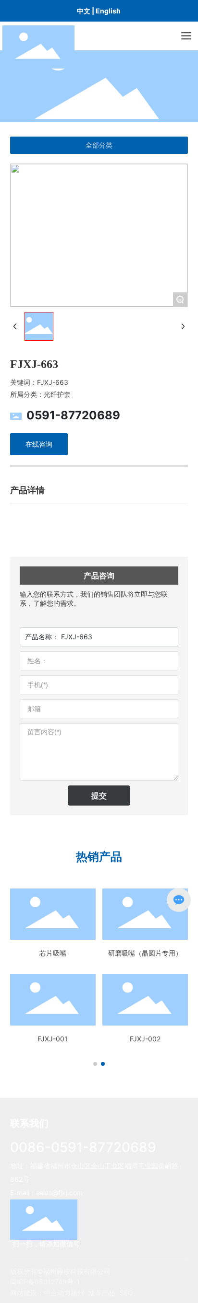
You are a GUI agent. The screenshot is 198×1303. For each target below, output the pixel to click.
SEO (126, 1293)
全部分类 (99, 145)
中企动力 (57, 1293)
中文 (83, 11)
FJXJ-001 (52, 1039)
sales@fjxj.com (59, 1192)
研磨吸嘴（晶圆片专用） (145, 953)
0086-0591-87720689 (83, 1147)
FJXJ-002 (145, 1039)
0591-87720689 (73, 415)
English (108, 11)
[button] (95, 1064)
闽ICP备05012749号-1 (45, 1282)
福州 (77, 1293)
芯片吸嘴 (52, 953)
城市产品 (101, 1293)
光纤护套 (57, 394)
